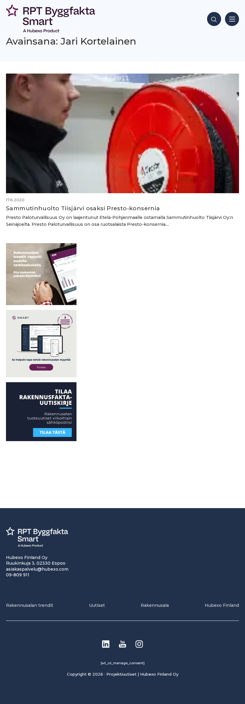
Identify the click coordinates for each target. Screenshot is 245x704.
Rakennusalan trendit (29, 605)
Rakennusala (155, 605)
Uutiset (97, 605)
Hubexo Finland (222, 605)
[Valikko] (232, 19)
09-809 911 (17, 574)
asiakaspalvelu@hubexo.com (37, 569)
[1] (41, 439)
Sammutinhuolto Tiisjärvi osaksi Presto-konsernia (83, 208)
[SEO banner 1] (41, 376)
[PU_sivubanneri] (41, 303)
